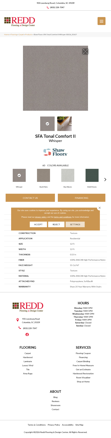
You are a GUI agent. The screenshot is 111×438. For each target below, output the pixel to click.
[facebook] (27, 335)
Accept (38, 224)
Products (28, 34)
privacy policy (41, 217)
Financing (81, 197)
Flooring (14, 34)
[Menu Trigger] (102, 21)
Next (90, 122)
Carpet (21, 34)
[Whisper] (19, 175)
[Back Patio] (43, 175)
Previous (20, 122)
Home (6, 34)
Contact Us (30, 197)
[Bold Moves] (92, 175)
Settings (75, 224)
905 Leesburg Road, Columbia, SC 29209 (55, 3)
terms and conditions (63, 217)
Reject (56, 224)
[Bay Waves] (68, 175)
